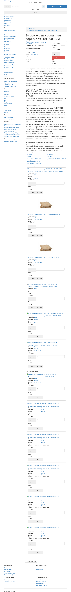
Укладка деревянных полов (12, 134)
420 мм (43, 442)
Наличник (7, 48)
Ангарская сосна (9, 96)
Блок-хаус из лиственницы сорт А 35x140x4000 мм (42, 345)
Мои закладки (40, 583)
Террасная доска (9, 57)
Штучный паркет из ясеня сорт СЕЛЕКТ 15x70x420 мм (43, 437)
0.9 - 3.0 (36, 176)
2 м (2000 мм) (38, 219)
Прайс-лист (7, 568)
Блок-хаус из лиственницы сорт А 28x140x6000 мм (42, 286)
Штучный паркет (9, 67)
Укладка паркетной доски (11, 136)
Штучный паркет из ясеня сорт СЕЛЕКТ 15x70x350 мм (43, 468)
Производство (8, 569)
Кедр (5, 102)
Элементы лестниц (9, 119)
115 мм (36, 175)
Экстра (36, 178)
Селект (43, 413)
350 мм (43, 473)
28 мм (35, 216)
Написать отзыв (31, 561)
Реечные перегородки (10, 141)
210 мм (43, 535)
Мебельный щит (9, 117)
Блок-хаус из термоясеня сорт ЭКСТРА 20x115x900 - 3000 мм (45, 171)
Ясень (6, 112)
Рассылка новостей (41, 585)
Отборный (36, 322)
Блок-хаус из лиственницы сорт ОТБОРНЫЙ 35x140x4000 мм (45, 316)
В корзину (32, 192)
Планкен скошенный (10, 36)
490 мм (43, 411)
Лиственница (8, 103)
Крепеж (6, 91)
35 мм (35, 317)
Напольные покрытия (10, 54)
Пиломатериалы (9, 70)
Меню (35, 12)
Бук (5, 98)
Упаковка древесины (10, 86)
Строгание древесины (10, 81)
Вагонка (6, 33)
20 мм (35, 173)
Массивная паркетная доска (12, 64)
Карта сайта (39, 569)
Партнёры (7, 580)
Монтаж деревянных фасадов (12, 124)
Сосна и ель (7, 107)
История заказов (41, 581)
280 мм (43, 504)
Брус (5, 74)
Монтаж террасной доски (11, 127)
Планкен (6, 35)
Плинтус (6, 50)
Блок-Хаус (7, 40)
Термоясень (7, 110)
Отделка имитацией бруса (11, 133)
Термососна (7, 108)
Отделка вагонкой (9, 131)
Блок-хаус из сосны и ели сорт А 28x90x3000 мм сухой (43, 257)
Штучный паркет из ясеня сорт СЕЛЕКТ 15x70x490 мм (43, 406)
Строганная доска (9, 62)
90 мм (35, 261)
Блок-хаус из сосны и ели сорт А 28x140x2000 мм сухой (44, 214)
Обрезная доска (9, 72)
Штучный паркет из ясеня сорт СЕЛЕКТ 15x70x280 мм (43, 499)
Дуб (5, 100)
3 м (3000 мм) (38, 262)
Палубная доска (9, 59)
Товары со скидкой (9, 581)
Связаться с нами (41, 568)
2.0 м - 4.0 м (37, 321)
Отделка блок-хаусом (10, 129)
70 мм (43, 409)
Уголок (6, 52)
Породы (6, 94)
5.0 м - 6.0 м (37, 292)
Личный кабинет (41, 580)
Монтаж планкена (9, 126)
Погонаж (6, 44)
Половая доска (8, 60)
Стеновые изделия (9, 30)
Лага (5, 76)
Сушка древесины (9, 83)
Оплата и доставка (9, 573)
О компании (7, 571)
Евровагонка (7, 41)
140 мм (36, 218)
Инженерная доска (9, 65)
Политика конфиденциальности (13, 575)
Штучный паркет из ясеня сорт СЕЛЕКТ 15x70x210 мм (43, 530)
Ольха (6, 105)
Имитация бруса (9, 38)
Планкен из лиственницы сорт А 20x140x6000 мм (42, 377)
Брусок (6, 47)
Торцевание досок (9, 84)
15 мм (43, 408)
